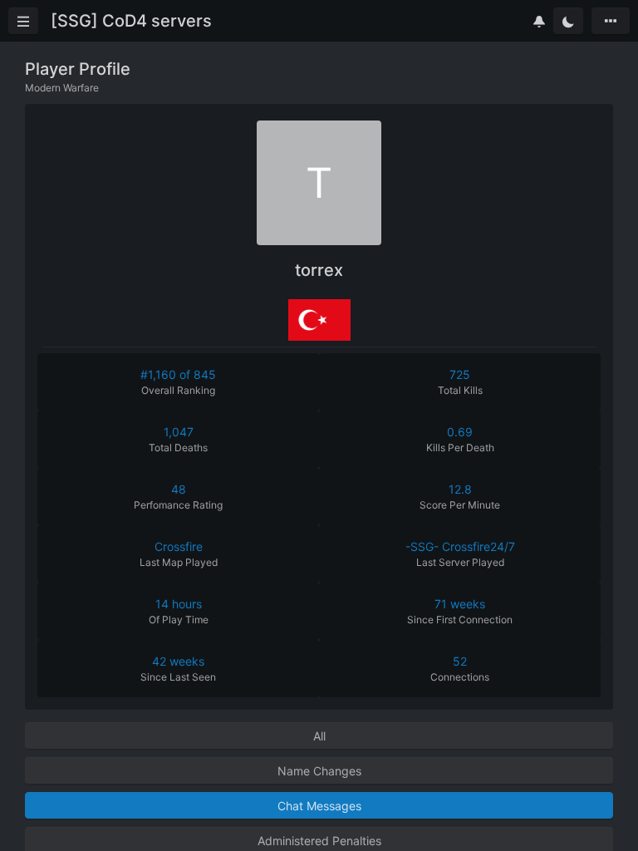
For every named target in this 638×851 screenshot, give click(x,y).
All (319, 736)
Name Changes (319, 771)
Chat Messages (319, 806)
